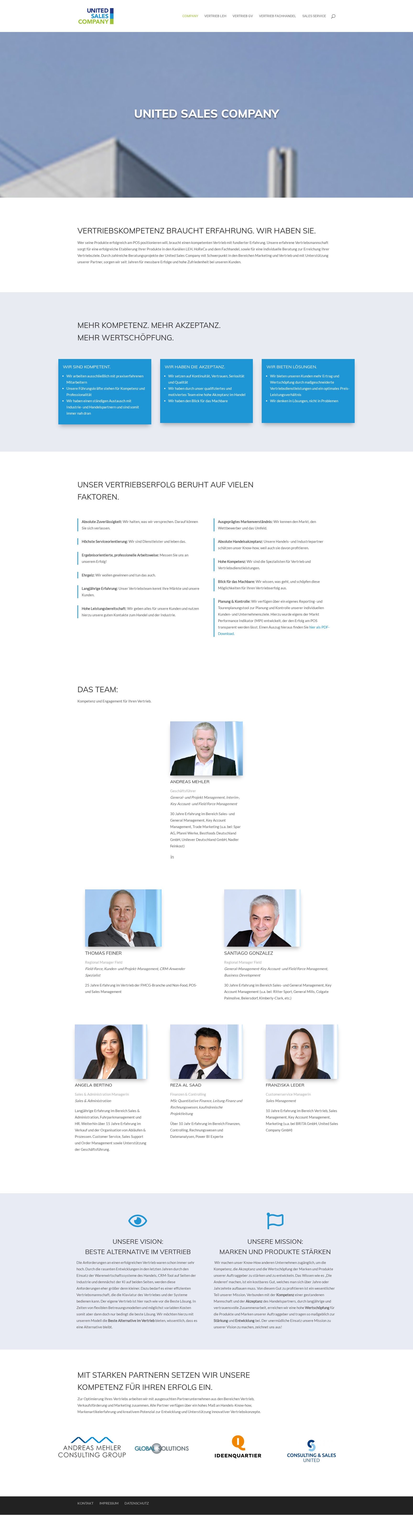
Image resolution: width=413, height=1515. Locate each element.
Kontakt (85, 1503)
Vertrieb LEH (215, 16)
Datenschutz (137, 1503)
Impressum (109, 1503)
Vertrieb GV (243, 16)
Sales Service (314, 16)
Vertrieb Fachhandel (277, 16)
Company (190, 16)
